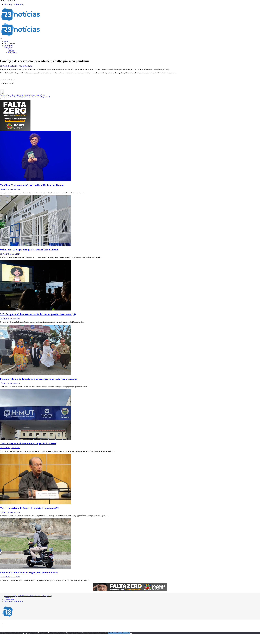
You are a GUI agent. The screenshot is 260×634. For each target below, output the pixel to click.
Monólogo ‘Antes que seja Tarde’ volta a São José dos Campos (32, 185)
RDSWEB (20, 629)
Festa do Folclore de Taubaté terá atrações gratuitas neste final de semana (38, 379)
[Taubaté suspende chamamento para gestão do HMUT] (35, 439)
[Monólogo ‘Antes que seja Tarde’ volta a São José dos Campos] (35, 181)
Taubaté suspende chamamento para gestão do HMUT (28, 443)
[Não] (131, 633)
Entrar (7, 623)
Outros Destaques (9, 43)
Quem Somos (8, 45)
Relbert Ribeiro (13, 629)
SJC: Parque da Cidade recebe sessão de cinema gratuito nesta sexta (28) (38, 314)
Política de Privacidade (122, 633)
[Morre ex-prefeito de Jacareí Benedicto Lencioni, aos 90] (35, 504)
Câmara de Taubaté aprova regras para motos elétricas (29, 572)
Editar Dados (12, 52)
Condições (28, 66)
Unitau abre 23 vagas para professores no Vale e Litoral (29, 249)
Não (113, 633)
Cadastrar (11, 51)
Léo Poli (2, 66)
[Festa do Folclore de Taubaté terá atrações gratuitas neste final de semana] (35, 374)
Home (6, 41)
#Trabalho (22, 66)
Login (10, 49)
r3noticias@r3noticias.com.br (13, 4)
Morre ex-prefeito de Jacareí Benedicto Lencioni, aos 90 (29, 508)
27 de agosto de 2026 (12, 189)
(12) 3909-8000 (9, 599)
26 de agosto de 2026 (12, 577)
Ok (109, 633)
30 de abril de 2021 (11, 66)
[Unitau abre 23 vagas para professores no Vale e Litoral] (35, 245)
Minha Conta (8, 47)
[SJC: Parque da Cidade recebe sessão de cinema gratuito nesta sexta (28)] (35, 310)
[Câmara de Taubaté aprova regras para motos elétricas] (35, 568)
